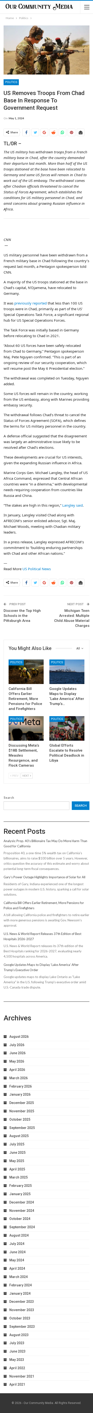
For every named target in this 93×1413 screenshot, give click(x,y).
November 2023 (21, 1310)
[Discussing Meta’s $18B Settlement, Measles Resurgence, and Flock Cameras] (26, 728)
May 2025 (16, 1161)
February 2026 (20, 1086)
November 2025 (21, 1111)
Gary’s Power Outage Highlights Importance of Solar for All (44, 877)
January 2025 (20, 1194)
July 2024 (16, 1244)
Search (9, 797)
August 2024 (19, 1235)
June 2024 (17, 1252)
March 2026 (18, 1078)
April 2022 (17, 1368)
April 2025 (17, 1169)
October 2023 (19, 1318)
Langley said (72, 505)
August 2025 (19, 1136)
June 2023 (17, 1351)
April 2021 (17, 1384)
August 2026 (19, 1037)
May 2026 (16, 1061)
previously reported (30, 303)
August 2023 (19, 1335)
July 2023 (16, 1343)
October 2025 (19, 1119)
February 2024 (20, 1285)
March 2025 (18, 1177)
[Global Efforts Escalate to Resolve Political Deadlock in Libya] (66, 728)
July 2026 (16, 1045)
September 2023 (22, 1326)
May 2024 (16, 1260)
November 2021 (21, 1376)
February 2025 (20, 1186)
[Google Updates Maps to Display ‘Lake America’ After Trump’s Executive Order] (66, 671)
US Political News (36, 568)
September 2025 (22, 1128)
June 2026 (17, 1053)
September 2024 (22, 1227)
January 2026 (20, 1094)
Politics (11, 82)
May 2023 (16, 1360)
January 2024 (20, 1293)
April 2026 (17, 1070)
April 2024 (17, 1268)
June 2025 (17, 1152)
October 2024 (19, 1219)
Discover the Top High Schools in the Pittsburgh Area (22, 616)
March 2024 (18, 1277)
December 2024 (21, 1202)
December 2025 (21, 1103)
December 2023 (21, 1301)
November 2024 (21, 1211)
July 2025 (16, 1144)
